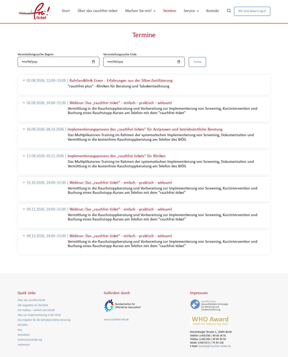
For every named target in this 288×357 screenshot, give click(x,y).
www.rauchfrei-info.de (116, 319)
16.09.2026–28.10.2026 (46, 129)
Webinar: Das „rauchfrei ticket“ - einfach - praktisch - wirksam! (121, 103)
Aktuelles (23, 324)
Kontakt (212, 11)
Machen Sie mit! (139, 11)
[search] (229, 11)
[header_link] (34, 11)
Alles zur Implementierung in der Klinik (39, 315)
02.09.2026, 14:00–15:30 (47, 103)
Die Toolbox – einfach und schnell (36, 310)
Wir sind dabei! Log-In (252, 11)
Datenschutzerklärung (30, 339)
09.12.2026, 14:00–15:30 (47, 236)
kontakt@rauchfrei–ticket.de (215, 346)
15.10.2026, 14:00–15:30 (47, 183)
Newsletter (24, 334)
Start (66, 11)
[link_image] (209, 305)
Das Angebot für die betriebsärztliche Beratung (44, 320)
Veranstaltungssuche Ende (120, 54)
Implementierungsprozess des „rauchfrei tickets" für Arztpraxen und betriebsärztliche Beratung (145, 129)
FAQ (20, 330)
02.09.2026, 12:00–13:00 (47, 81)
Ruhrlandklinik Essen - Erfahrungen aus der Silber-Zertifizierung (121, 81)
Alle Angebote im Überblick (33, 305)
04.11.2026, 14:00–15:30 (47, 209)
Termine (169, 11)
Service (190, 11)
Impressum (24, 344)
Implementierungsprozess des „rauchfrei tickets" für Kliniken (117, 156)
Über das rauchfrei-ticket (31, 300)
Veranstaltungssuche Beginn (35, 54)
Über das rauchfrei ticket (97, 11)
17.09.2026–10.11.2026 (46, 156)
